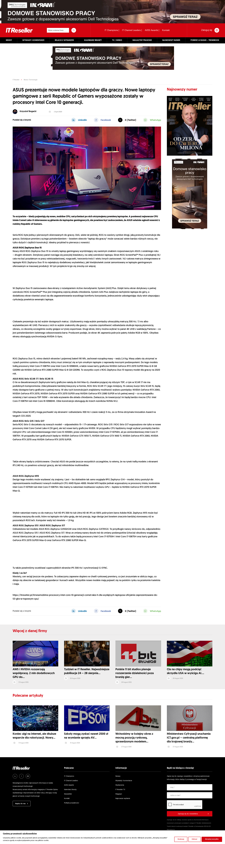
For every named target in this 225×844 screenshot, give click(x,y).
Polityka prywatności (71, 803)
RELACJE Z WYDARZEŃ (64, 40)
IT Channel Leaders (71, 781)
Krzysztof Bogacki (28, 111)
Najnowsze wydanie (122, 798)
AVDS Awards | (152, 30)
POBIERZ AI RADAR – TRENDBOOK (205, 40)
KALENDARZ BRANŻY (93, 40)
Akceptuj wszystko (212, 839)
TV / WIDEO (117, 40)
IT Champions (69, 776)
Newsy (117, 776)
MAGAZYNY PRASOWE (142, 40)
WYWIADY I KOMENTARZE (33, 40)
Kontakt (166, 30)
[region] (112, 837)
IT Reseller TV (120, 790)
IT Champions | (112, 30)
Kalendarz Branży (70, 790)
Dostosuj (181, 839)
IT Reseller (16, 80)
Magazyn (118, 794)
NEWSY (9, 40)
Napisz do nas (20, 804)
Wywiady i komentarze (123, 781)
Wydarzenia (119, 785)
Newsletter (68, 794)
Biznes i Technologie (30, 80)
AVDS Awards (69, 785)
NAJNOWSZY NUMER (171, 40)
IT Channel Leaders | (132, 30)
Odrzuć (194, 839)
